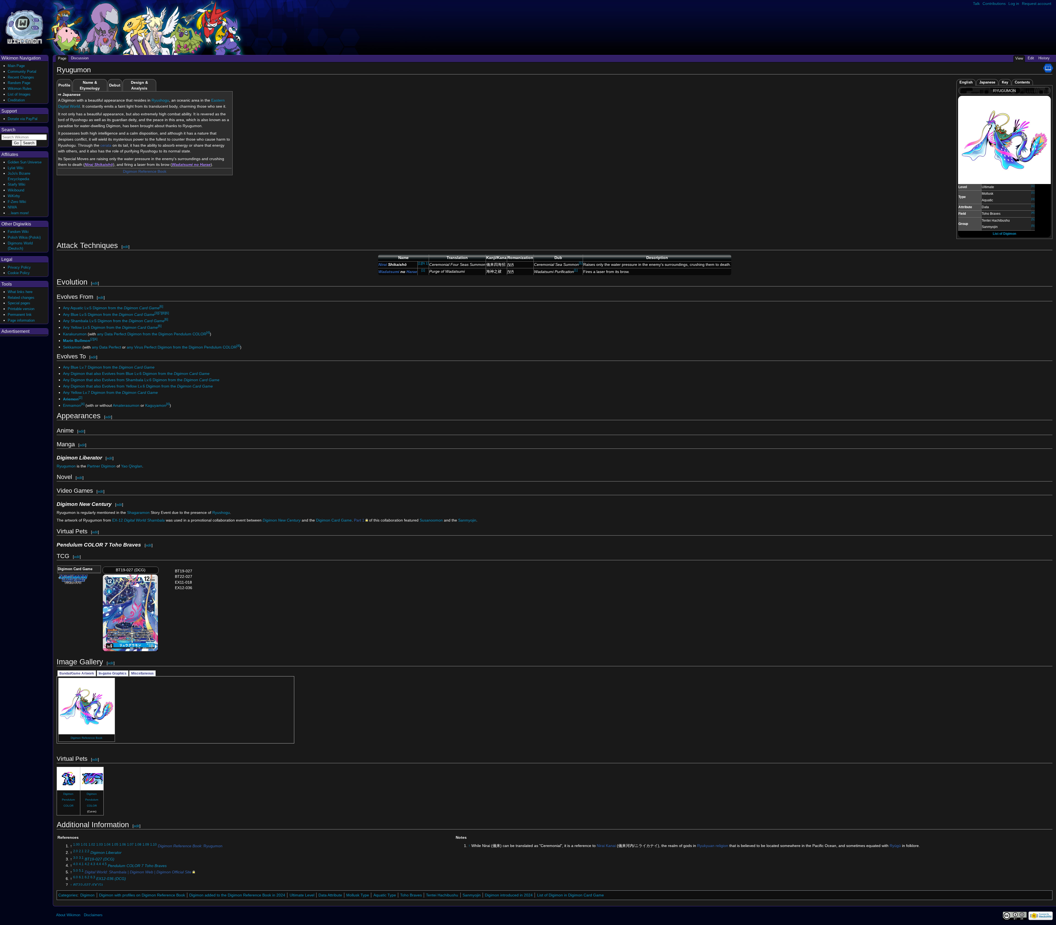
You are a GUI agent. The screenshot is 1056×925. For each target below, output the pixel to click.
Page (62, 58)
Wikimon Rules (20, 89)
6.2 (87, 877)
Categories (67, 895)
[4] (1033, 212)
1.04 (107, 844)
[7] (160, 313)
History (1044, 58)
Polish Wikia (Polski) (24, 237)
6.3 (92, 877)
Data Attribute (330, 895)
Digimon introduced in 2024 (509, 895)
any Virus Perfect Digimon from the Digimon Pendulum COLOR (182, 347)
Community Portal (22, 71)
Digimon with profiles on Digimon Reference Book (142, 895)
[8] (163, 313)
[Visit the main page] (24, 26)
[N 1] (425, 263)
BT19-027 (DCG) (99, 859)
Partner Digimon (101, 466)
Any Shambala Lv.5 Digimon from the (113, 321)
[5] (1033, 219)
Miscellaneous (142, 673)
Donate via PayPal (22, 119)
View (1019, 58)
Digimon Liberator (106, 852)
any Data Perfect (106, 347)
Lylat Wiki (15, 168)
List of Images (19, 94)
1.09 (145, 844)
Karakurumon (75, 334)
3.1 (81, 858)
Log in (1013, 3)
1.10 (153, 844)
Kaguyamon (155, 405)
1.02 (92, 844)
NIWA (12, 207)
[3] (1033, 198)
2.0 (75, 851)
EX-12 (138, 520)
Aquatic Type (384, 895)
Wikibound (16, 190)
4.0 (75, 864)
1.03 (99, 844)
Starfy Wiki (16, 184)
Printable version (21, 309)
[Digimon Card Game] (73, 579)
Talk (976, 3)
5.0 (75, 871)
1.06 (122, 844)
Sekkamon (72, 347)
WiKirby (14, 196)
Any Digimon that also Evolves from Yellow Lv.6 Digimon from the (138, 386)
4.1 (81, 864)
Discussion (80, 58)
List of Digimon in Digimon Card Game (570, 895)
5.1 (81, 871)
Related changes (21, 298)
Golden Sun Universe (25, 162)
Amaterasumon (126, 405)
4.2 (87, 864)
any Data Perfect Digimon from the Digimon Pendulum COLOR (151, 334)
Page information (21, 320)
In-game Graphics (113, 673)
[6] (161, 306)
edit (125, 247)
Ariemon (71, 399)
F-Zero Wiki (17, 202)
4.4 (98, 864)
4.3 (92, 864)
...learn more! (18, 213)
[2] (92, 339)
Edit (1031, 58)
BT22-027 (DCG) (88, 885)
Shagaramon (138, 512)
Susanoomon (431, 520)
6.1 (81, 877)
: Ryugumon (190, 846)
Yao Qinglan (131, 466)
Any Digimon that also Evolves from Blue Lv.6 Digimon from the (136, 373)
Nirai (89, 164)
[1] (1033, 185)
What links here (20, 292)
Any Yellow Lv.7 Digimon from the (110, 392)
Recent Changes (21, 77)
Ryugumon (66, 466)
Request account (1036, 3)
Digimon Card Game (334, 520)
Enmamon (72, 405)
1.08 (138, 844)
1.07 (130, 844)
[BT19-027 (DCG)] (130, 612)
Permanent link (20, 315)
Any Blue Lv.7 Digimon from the (109, 367)
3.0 (75, 858)
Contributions (994, 3)
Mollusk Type (357, 895)
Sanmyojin (467, 520)
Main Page (16, 66)
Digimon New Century (282, 520)
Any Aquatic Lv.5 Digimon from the (111, 307)
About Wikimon (68, 915)
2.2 (87, 851)
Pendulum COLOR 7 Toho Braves (137, 865)
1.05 (115, 844)
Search (8, 129)
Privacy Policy (19, 267)
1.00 (76, 844)
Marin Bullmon (76, 340)
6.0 (75, 877)
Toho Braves (411, 895)
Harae (205, 164)
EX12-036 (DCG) (111, 878)
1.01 (84, 844)
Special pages (19, 303)
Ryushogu (160, 100)
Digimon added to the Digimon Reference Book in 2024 (237, 895)
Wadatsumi (182, 164)
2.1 (81, 851)
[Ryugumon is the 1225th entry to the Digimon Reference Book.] (1048, 68)
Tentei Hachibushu (442, 895)
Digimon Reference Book (144, 171)
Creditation (16, 100)
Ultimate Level (302, 895)
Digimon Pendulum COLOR (68, 799)
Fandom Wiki (18, 232)
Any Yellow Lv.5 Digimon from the (110, 327)
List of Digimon (1004, 234)
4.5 (104, 864)
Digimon (87, 895)
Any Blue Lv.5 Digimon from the (109, 314)
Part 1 (359, 520)
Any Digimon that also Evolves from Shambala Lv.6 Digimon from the (141, 380)
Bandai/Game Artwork (76, 673)
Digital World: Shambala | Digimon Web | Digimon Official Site (138, 872)
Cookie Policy (19, 273)
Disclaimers (93, 915)
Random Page (19, 83)
